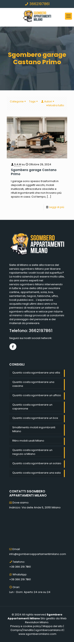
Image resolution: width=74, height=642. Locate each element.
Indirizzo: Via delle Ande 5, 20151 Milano (35, 507)
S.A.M (17, 164)
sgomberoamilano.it (49, 630)
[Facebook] (12, 347)
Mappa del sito (53, 626)
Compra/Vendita (22, 630)
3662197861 (39, 3)
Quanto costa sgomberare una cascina (33, 384)
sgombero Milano (32, 269)
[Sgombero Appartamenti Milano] (37, 16)
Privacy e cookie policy (25, 626)
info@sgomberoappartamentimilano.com (37, 554)
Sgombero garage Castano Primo (34, 172)
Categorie (17, 101)
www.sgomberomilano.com (37, 634)
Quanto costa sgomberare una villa (36, 373)
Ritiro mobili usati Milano (28, 441)
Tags (32, 101)
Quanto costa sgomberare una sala (36, 473)
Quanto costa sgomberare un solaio (36, 463)
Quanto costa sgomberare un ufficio (36, 395)
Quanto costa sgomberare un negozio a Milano (32, 452)
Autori (48, 101)
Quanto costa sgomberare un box (35, 418)
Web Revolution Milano (46, 620)
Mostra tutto (56, 105)
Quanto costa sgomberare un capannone (32, 406)
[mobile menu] (68, 16)
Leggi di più (56, 207)
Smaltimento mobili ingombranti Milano (33, 429)
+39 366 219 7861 (20, 567)
